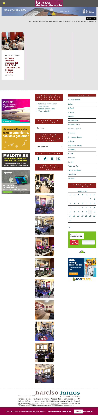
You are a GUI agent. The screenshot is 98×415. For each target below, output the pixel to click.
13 (82, 207)
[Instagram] (52, 158)
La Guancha (71, 133)
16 (94, 207)
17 (70, 212)
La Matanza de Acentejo (75, 137)
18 (74, 212)
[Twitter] (45, 158)
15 (90, 207)
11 (74, 207)
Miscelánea (71, 158)
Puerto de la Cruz (73, 166)
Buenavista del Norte (74, 100)
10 (70, 207)
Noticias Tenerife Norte (46, 109)
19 (78, 212)
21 (86, 212)
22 (90, 212)
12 (78, 207)
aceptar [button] (78, 411)
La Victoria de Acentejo (75, 145)
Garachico (71, 116)
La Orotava (71, 141)
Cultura (70, 104)
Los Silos (70, 154)
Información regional (74, 129)
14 (86, 207)
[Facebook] (38, 158)
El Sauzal (71, 108)
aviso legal (88, 411)
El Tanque (71, 112)
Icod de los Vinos (73, 120)
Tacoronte (71, 178)
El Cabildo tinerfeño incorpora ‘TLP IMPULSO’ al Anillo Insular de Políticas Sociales (12, 65)
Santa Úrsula (72, 174)
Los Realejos (71, 149)
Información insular (12, 55)
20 (82, 212)
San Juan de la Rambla (74, 170)
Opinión (70, 162)
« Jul (69, 227)
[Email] (59, 158)
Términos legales (44, 111)
